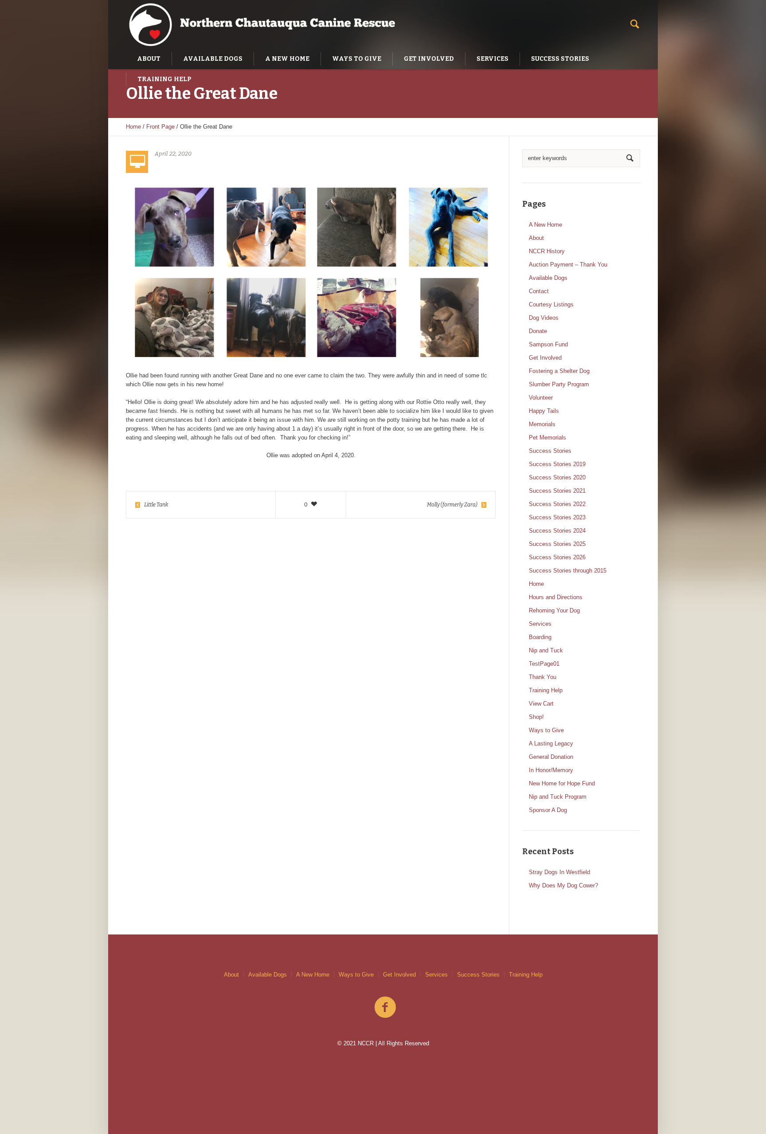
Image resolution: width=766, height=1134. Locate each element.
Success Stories (550, 450)
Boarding (540, 637)
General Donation (551, 756)
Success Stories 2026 (557, 557)
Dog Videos (544, 317)
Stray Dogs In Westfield (559, 872)
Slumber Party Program (559, 384)
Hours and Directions (555, 597)
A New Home (545, 224)
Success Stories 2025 (557, 544)
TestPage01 (544, 663)
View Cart (541, 703)
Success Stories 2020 (557, 477)
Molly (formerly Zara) (452, 505)
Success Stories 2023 (557, 517)
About (536, 238)
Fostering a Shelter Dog (559, 371)
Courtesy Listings (551, 304)
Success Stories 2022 (557, 504)
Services (540, 623)
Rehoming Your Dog (554, 610)
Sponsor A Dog (548, 810)
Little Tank (156, 505)
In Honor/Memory (551, 770)
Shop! (536, 717)
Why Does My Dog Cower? (563, 885)
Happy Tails (544, 411)
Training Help (546, 690)
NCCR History (547, 251)
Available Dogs (548, 278)
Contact (539, 291)
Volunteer (541, 397)
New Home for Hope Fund (562, 783)
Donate (538, 331)
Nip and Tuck (546, 650)
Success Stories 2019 (557, 464)
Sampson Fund (548, 344)
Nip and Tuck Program (557, 796)
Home (133, 126)
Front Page (160, 126)
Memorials (542, 424)
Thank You (542, 677)
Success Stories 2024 (557, 530)
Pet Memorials (547, 437)
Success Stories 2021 (557, 490)
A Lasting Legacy (551, 743)
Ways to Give (546, 730)
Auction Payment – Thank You (568, 264)
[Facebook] (385, 1008)
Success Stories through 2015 (567, 570)
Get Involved (545, 357)
